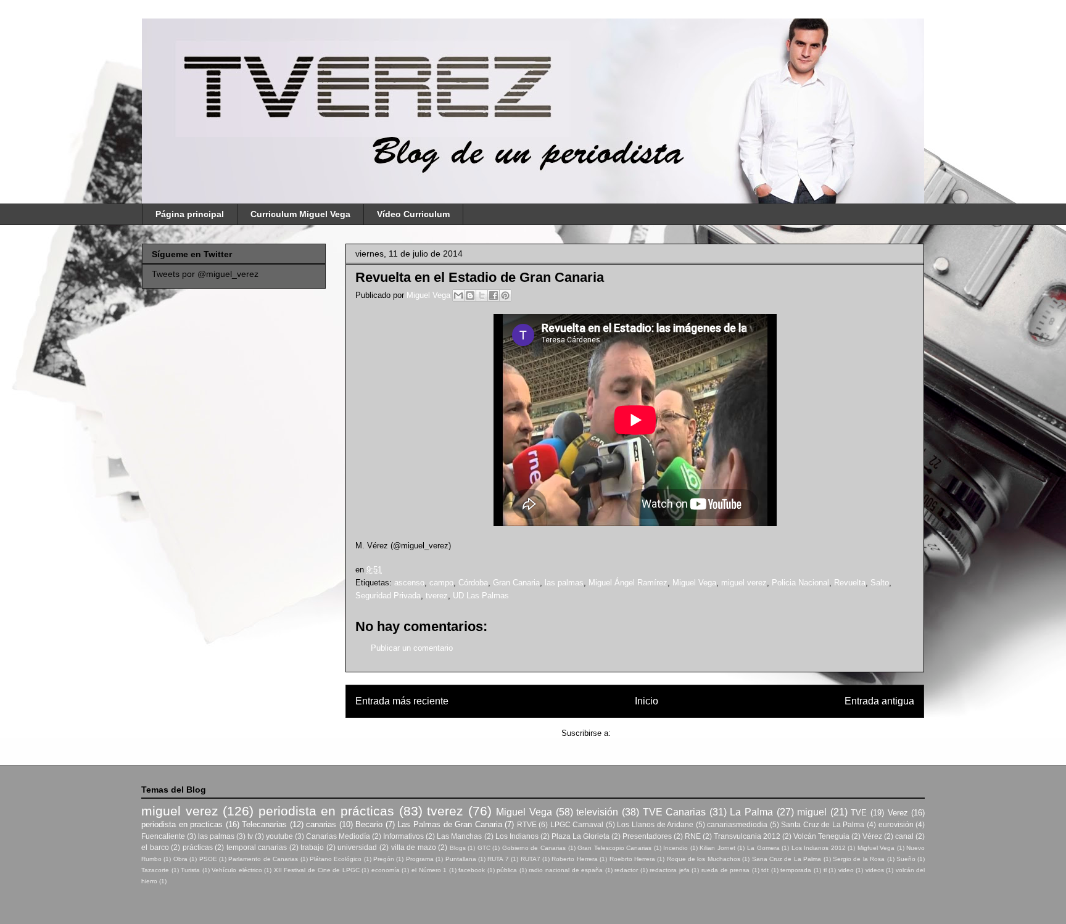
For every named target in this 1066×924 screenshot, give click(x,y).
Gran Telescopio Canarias (614, 847)
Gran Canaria (516, 582)
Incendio (675, 847)
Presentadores (647, 836)
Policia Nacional (800, 582)
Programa (420, 859)
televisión (597, 812)
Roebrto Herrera (632, 859)
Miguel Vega (430, 295)
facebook (471, 870)
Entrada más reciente (401, 701)
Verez (898, 812)
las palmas (564, 582)
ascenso (409, 582)
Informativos (403, 836)
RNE (693, 836)
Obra (180, 859)
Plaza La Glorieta (580, 836)
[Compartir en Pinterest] (505, 295)
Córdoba (473, 582)
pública (507, 870)
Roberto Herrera (574, 859)
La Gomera (763, 847)
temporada (795, 870)
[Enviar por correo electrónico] (458, 295)
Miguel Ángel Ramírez (628, 582)
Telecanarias (264, 824)
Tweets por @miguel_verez (205, 274)
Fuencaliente (163, 836)
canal (904, 836)
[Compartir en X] (482, 295)
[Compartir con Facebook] (493, 295)
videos (875, 870)
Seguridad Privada (388, 595)
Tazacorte (155, 870)
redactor (626, 870)
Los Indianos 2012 (818, 847)
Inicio (646, 701)
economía (385, 870)
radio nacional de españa (566, 870)
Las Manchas (459, 836)
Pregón (383, 859)
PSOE (208, 859)
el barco (155, 847)
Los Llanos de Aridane (655, 824)
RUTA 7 (497, 859)
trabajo (312, 847)
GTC (483, 847)
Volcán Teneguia (821, 836)
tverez (437, 595)
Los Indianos (517, 836)
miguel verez (744, 582)
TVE (859, 812)
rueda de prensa (725, 870)
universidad (357, 847)
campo (441, 582)
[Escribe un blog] (470, 295)
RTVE (527, 824)
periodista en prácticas (326, 811)
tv (250, 836)
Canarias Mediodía (338, 836)
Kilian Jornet (717, 847)
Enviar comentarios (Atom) (661, 733)
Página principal (189, 214)
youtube (279, 836)
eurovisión (896, 824)
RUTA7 (530, 859)
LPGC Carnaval (577, 824)
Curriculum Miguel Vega (300, 214)
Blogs (458, 847)
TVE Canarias (674, 812)
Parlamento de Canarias (263, 859)
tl (825, 870)
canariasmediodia (737, 824)
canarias (321, 824)
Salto (879, 582)
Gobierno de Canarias (534, 847)
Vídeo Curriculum (413, 214)
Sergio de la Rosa (859, 859)
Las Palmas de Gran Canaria (449, 824)
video (846, 870)
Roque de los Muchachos (703, 859)
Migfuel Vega (876, 847)
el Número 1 (429, 870)
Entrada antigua (879, 701)
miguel (812, 812)
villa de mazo (413, 847)
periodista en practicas (182, 824)
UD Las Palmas (481, 595)
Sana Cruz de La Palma (787, 859)
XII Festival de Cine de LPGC (317, 870)
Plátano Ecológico (336, 859)
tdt (765, 870)
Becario (368, 824)
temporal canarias (256, 847)
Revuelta (850, 582)
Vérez (872, 836)
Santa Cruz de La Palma (822, 824)
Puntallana (460, 859)
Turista (190, 870)
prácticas (198, 847)
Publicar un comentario (412, 648)
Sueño (905, 859)
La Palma (751, 812)
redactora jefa (670, 870)
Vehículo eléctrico (237, 870)
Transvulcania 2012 (747, 836)
